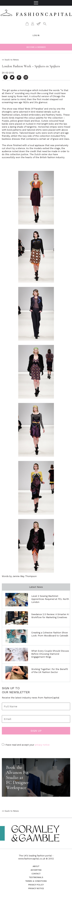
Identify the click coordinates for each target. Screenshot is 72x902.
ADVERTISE (36, 870)
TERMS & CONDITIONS (36, 881)
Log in (36, 35)
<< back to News (10, 60)
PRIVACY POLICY (36, 885)
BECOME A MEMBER (36, 47)
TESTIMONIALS (36, 877)
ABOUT (36, 866)
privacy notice (42, 745)
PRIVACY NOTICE (36, 888)
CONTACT (36, 874)
